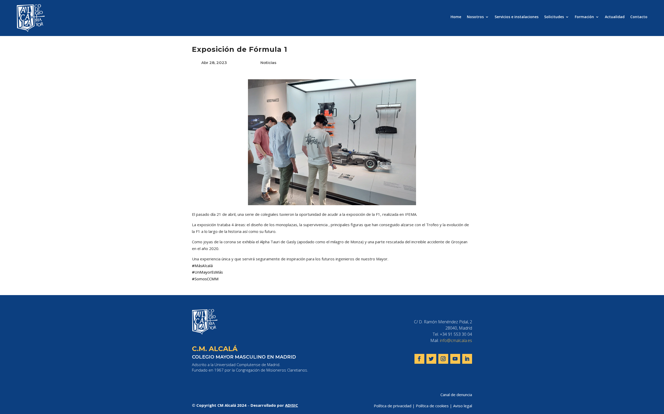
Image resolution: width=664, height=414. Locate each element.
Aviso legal (462, 405)
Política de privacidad (392, 405)
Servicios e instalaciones (516, 17)
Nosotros (475, 17)
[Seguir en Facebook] (419, 359)
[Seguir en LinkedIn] (467, 359)
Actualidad (615, 17)
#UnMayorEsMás (207, 272)
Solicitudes (554, 17)
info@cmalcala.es (456, 340)
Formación (584, 17)
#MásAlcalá (202, 265)
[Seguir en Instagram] (443, 359)
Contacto (638, 17)
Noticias (268, 62)
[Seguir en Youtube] (455, 359)
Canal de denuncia (456, 394)
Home (456, 17)
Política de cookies (432, 405)
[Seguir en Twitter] (431, 359)
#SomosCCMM (205, 278)
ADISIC (291, 405)
